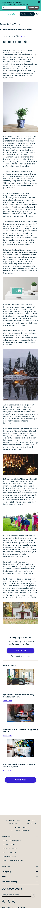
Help (4, 876)
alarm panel (8, 333)
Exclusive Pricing (9, 881)
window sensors (23, 331)
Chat (33, 820)
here (5, 592)
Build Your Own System (12, 841)
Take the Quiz (21, 650)
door (10, 331)
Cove (22, 36)
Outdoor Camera (10, 849)
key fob (28, 311)
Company (6, 871)
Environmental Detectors (13, 860)
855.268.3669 (14, 820)
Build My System (27, 14)
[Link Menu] (4, 14)
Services (6, 866)
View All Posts (21, 780)
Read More (7, 701)
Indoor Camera (9, 852)
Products (6, 836)
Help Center (22, 827)
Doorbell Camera (10, 856)
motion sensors (14, 311)
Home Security (9, 845)
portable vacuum (27, 198)
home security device (24, 309)
